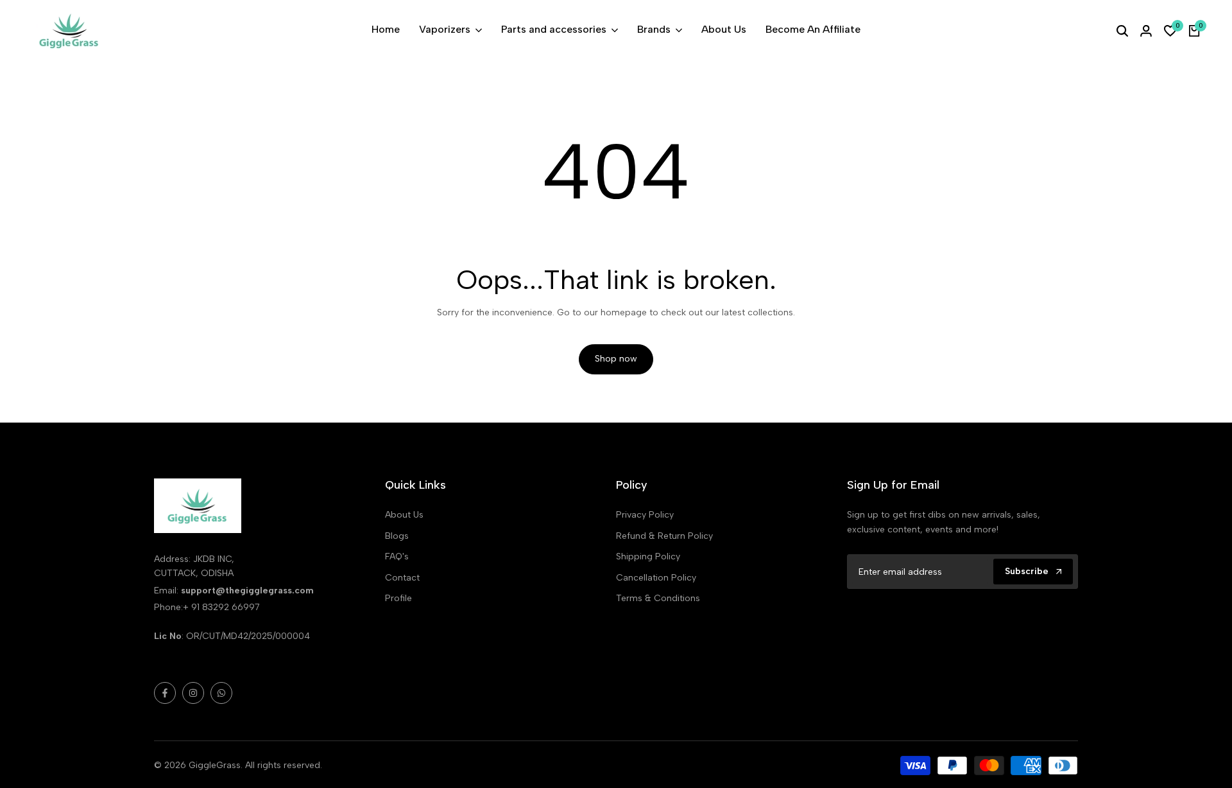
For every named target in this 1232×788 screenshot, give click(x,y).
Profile (398, 598)
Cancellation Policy (656, 577)
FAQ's (397, 556)
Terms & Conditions (658, 598)
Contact (402, 577)
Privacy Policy (645, 514)
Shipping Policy (648, 556)
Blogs (397, 535)
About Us (404, 514)
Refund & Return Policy (664, 535)
